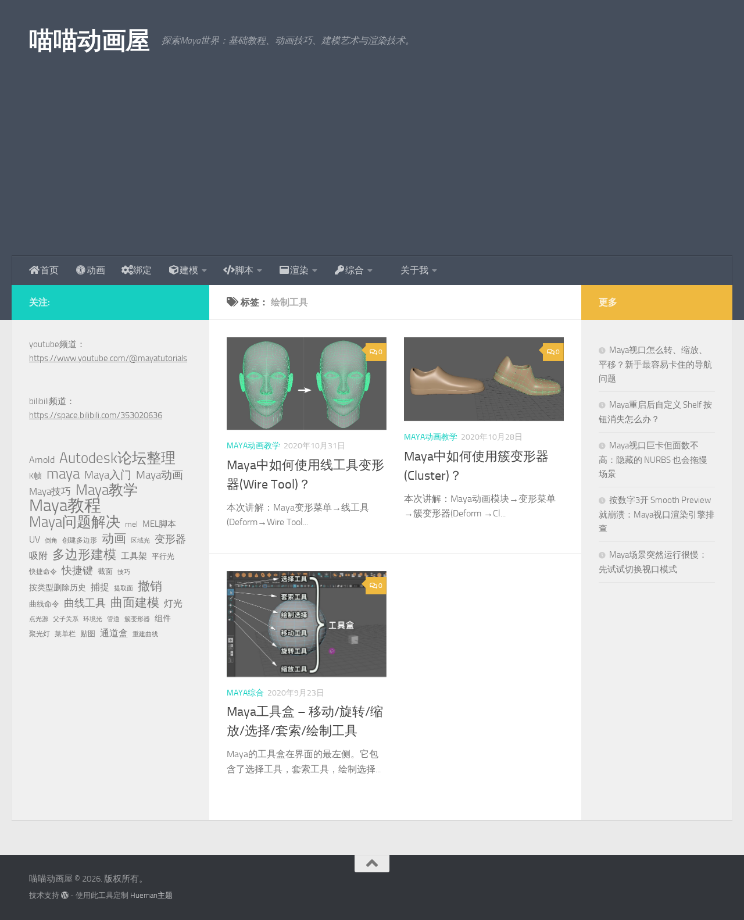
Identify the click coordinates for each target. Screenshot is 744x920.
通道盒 (114, 633)
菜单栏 (65, 634)
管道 (113, 619)
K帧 (35, 476)
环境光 (92, 619)
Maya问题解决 (74, 522)
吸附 (38, 556)
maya (63, 474)
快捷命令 (43, 572)
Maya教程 (65, 506)
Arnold (42, 460)
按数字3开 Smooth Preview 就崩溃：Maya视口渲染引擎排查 (656, 514)
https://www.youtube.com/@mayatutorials (108, 358)
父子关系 (65, 619)
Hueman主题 (151, 895)
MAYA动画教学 (253, 446)
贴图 (87, 633)
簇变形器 (137, 619)
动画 (96, 270)
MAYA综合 (245, 693)
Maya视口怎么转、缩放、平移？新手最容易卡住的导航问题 (655, 364)
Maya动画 (159, 475)
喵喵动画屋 (89, 40)
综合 (354, 270)
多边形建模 (84, 555)
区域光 (140, 540)
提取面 (123, 588)
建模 (189, 270)
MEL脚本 (159, 524)
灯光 (173, 603)
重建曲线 (145, 634)
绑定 (142, 270)
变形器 (170, 539)
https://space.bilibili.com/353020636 (95, 415)
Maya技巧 (50, 491)
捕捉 (100, 587)
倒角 (51, 540)
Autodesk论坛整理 (117, 458)
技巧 (123, 572)
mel (131, 524)
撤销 (150, 586)
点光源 (38, 619)
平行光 (163, 556)
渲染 (299, 270)
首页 (49, 270)
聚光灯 (39, 634)
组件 (163, 618)
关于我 (414, 270)
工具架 (134, 556)
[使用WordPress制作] (65, 895)
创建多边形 (79, 540)
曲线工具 (85, 603)
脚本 (244, 270)
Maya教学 (107, 490)
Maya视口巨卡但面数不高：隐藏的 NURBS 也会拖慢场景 (653, 459)
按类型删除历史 (57, 587)
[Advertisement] (372, 168)
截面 (105, 571)
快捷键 (77, 570)
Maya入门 (107, 475)
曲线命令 (44, 604)
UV (34, 539)
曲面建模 (134, 602)
